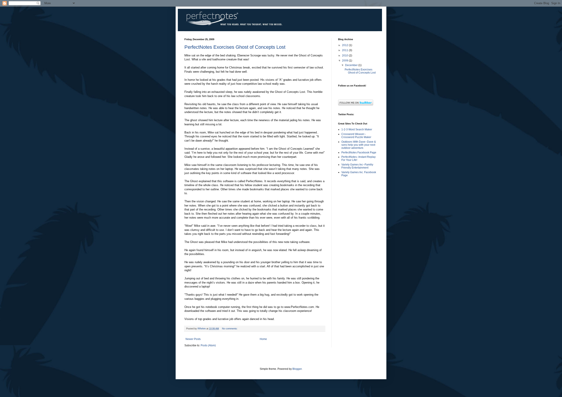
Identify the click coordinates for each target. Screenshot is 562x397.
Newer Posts (193, 339)
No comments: (230, 328)
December (351, 65)
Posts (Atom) (208, 345)
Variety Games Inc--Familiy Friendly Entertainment (357, 166)
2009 (345, 60)
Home (263, 339)
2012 (345, 45)
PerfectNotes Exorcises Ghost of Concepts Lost (234, 47)
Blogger (297, 368)
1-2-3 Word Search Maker (356, 129)
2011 (345, 50)
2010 (345, 55)
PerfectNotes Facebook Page (358, 152)
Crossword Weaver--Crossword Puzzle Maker (356, 136)
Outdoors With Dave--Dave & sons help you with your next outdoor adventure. (358, 145)
